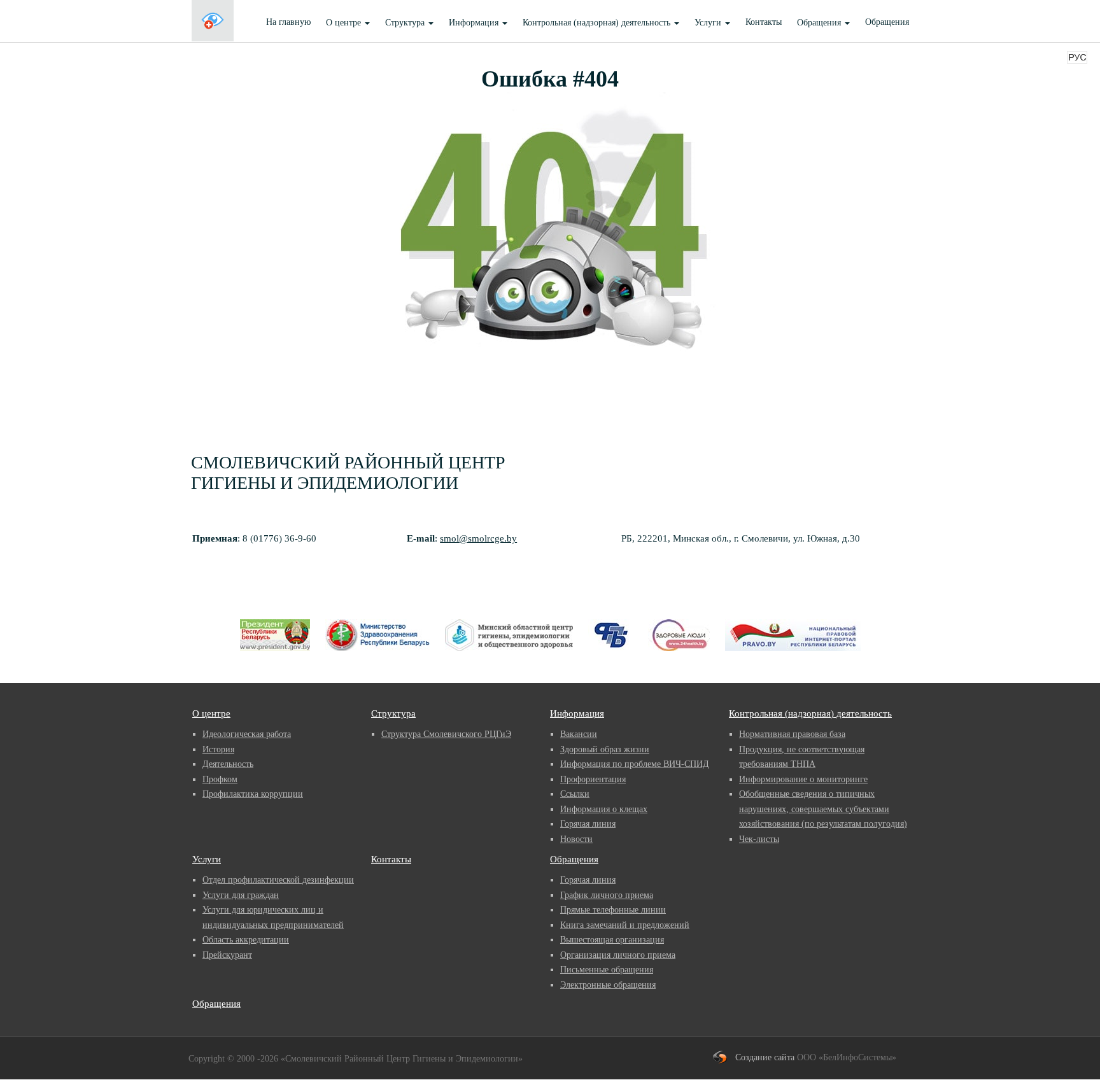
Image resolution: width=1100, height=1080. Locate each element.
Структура (393, 713)
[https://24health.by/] (678, 655)
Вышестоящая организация (612, 939)
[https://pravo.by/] (792, 655)
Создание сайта (764, 1057)
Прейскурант (227, 955)
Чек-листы (759, 839)
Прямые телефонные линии (613, 910)
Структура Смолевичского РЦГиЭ (446, 734)
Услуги (206, 859)
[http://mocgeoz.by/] (509, 655)
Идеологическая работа (246, 734)
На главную (288, 22)
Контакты (763, 22)
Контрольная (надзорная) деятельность (810, 713)
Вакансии (578, 734)
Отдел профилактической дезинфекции (278, 880)
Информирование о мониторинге (803, 779)
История (218, 749)
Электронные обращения (608, 985)
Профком (219, 779)
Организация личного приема (617, 955)
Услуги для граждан (240, 895)
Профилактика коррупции (252, 794)
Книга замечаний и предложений (624, 925)
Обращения (887, 22)
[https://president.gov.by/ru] (275, 655)
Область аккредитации (245, 939)
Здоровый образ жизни (604, 749)
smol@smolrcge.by (478, 538)
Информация (577, 713)
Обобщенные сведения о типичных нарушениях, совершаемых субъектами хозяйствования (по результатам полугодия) (823, 809)
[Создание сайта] (724, 1057)
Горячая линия (588, 824)
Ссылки (574, 794)
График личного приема (606, 895)
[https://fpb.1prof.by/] (610, 655)
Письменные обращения (606, 969)
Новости (576, 839)
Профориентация (593, 779)
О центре (211, 713)
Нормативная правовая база (792, 734)
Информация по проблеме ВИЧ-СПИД (634, 764)
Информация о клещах (603, 809)
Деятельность (227, 764)
